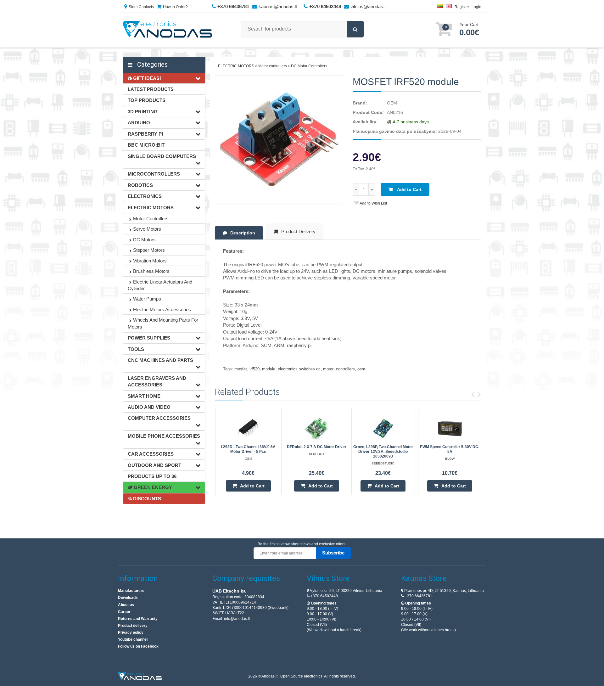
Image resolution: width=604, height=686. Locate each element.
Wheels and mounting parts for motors (163, 323)
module (268, 369)
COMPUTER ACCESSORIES (159, 418)
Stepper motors (149, 250)
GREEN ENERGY (152, 487)
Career (124, 612)
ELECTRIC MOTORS (151, 207)
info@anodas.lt (237, 618)
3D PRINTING (143, 111)
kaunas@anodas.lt (278, 6)
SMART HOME (144, 396)
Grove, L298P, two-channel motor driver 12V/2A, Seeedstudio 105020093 (383, 451)
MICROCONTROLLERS (154, 174)
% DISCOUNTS (144, 498)
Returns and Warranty (138, 618)
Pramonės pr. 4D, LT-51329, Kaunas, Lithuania (443, 590)
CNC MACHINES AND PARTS (160, 360)
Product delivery (133, 625)
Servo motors (147, 229)
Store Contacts (141, 7)
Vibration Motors (150, 260)
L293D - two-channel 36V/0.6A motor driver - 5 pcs (248, 449)
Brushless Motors (151, 271)
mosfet (240, 369)
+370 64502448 (324, 596)
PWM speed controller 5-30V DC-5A (449, 449)
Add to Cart (409, 189)
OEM (392, 102)
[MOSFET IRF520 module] (279, 140)
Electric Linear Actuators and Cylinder (160, 285)
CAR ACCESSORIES (151, 454)
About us (126, 605)
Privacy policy (130, 632)
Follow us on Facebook (138, 646)
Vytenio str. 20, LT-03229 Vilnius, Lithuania (345, 590)
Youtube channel (133, 639)
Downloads (128, 597)
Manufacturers (131, 590)
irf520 (254, 369)
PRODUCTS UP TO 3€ (152, 476)
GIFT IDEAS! (146, 78)
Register (462, 7)
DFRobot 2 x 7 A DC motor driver (316, 447)
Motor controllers (151, 218)
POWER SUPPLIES (149, 337)
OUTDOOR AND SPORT (154, 465)
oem (361, 369)
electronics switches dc (299, 369)
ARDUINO (139, 122)
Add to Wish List (373, 203)
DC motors (144, 239)
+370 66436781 (418, 596)
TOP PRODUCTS (146, 100)
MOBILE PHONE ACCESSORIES (164, 436)
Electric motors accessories (162, 309)
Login (476, 7)
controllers (345, 369)
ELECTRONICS (145, 196)
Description (242, 232)
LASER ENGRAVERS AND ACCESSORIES (157, 381)
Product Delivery (298, 231)
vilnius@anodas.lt (368, 6)
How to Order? (175, 7)
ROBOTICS (140, 185)
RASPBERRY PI (145, 134)
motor (328, 369)
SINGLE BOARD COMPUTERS (162, 156)
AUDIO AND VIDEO (149, 407)
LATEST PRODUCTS (151, 89)
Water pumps (147, 298)
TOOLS (136, 349)
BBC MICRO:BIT (146, 145)
